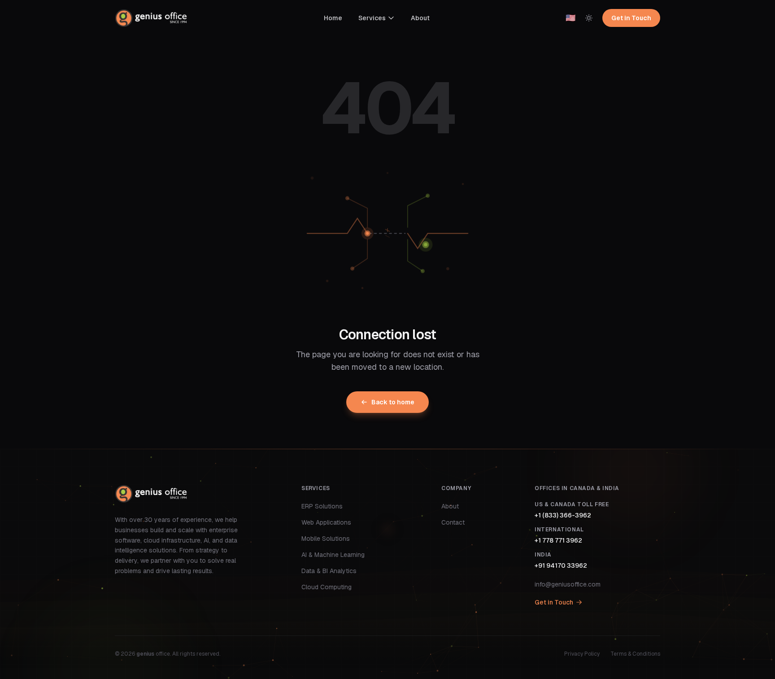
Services (372, 18)
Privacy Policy (582, 653)
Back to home (392, 402)
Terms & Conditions (635, 653)
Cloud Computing (326, 587)
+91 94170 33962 (561, 565)
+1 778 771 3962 (558, 540)
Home (333, 18)
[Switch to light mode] (589, 18)
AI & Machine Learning (333, 555)
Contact (453, 522)
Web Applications (326, 522)
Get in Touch (631, 18)
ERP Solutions (322, 506)
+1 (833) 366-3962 (563, 515)
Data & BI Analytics (329, 571)
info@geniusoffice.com (568, 584)
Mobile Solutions (325, 538)
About (420, 18)
